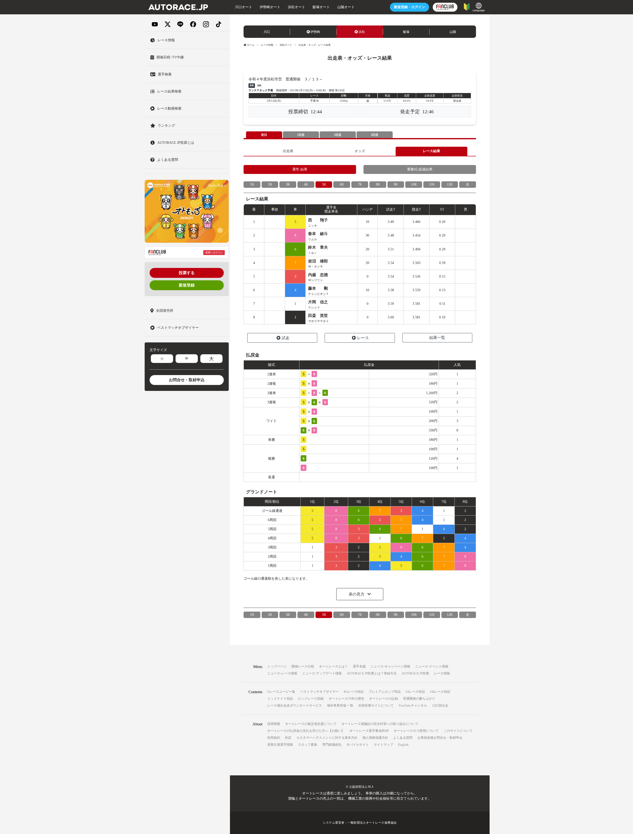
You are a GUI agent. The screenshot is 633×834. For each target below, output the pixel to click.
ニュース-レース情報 (282, 673)
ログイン (409, 7)
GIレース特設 (415, 691)
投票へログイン (214, 252)
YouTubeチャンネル (413, 705)
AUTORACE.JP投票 (415, 673)
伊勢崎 (315, 32)
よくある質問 (402, 737)
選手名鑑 (359, 666)
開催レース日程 (303, 666)
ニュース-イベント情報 (431, 666)
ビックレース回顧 (311, 698)
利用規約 (273, 737)
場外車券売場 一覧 (340, 705)
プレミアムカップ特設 (385, 691)
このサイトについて (458, 731)
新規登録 (187, 285)
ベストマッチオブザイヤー (319, 691)
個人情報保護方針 (375, 737)
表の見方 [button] (357, 594)
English (403, 744)
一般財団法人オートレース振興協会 (372, 822)
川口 (267, 32)
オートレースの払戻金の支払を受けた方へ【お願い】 (305, 731)
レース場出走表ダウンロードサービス (294, 705)
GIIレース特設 (440, 691)
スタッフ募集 (307, 744)
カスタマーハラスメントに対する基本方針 (327, 737)
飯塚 (406, 32)
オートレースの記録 (383, 698)
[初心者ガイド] (467, 6)
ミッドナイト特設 (280, 698)
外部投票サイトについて (376, 705)
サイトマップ (383, 744)
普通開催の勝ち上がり (419, 698)
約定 (288, 737)
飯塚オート (321, 7)
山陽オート (346, 7)
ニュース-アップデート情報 (322, 673)
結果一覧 (437, 337)
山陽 (453, 32)
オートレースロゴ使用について (416, 731)
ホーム (250, 45)
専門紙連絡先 (331, 744)
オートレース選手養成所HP (369, 731)
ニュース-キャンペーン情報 (390, 666)
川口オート (243, 7)
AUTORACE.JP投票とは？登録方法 (372, 673)
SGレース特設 (354, 691)
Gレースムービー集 (281, 691)
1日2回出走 (440, 705)
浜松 (362, 32)
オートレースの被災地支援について (311, 724)
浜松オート (296, 7)
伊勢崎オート (270, 7)
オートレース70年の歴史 (346, 698)
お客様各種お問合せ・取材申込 (439, 737)
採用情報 (273, 724)
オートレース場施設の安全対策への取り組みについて (380, 724)
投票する (187, 273)
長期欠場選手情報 (280, 744)
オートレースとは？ (333, 666)
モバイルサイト (357, 744)
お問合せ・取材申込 (186, 380)
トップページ (277, 666)
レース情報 (267, 45)
